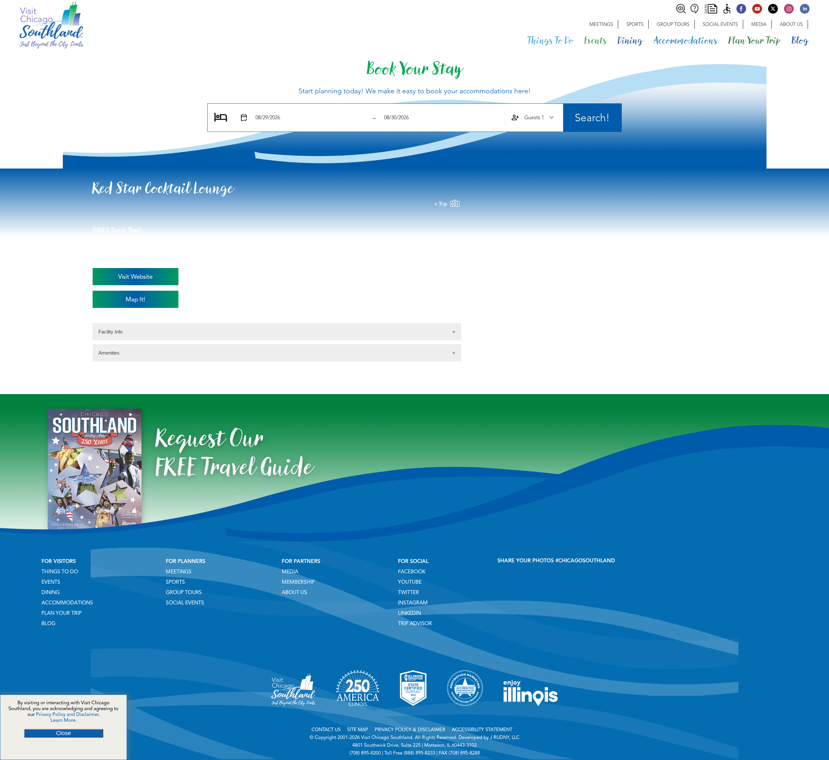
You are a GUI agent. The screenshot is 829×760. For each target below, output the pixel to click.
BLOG (48, 623)
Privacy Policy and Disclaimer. (68, 714)
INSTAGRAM (413, 603)
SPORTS (175, 582)
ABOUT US (294, 592)
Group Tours (673, 24)
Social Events (720, 24)
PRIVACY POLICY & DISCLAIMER (410, 729)
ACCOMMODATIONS (67, 603)
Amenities (108, 353)
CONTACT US (326, 729)
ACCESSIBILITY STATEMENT (482, 729)
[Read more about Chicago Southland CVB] (293, 714)
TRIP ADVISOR (415, 623)
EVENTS (50, 582)
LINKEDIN (409, 613)
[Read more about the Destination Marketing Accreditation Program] (465, 714)
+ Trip (442, 204)
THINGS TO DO (59, 571)
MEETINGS (178, 571)
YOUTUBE (410, 582)
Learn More (63, 720)
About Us (791, 24)
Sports (634, 24)
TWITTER (408, 592)
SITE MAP (357, 729)
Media (759, 24)
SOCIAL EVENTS (185, 603)
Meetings (601, 24)
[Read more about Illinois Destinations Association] (413, 714)
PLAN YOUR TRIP (61, 613)
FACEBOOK (412, 571)
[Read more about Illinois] (531, 714)
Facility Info (110, 331)
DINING (50, 592)
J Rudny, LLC (504, 737)
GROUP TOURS (184, 592)
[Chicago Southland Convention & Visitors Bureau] (42, 24)
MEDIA (290, 571)
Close (63, 733)
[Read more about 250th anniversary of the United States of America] (357, 714)
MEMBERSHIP (298, 582)
